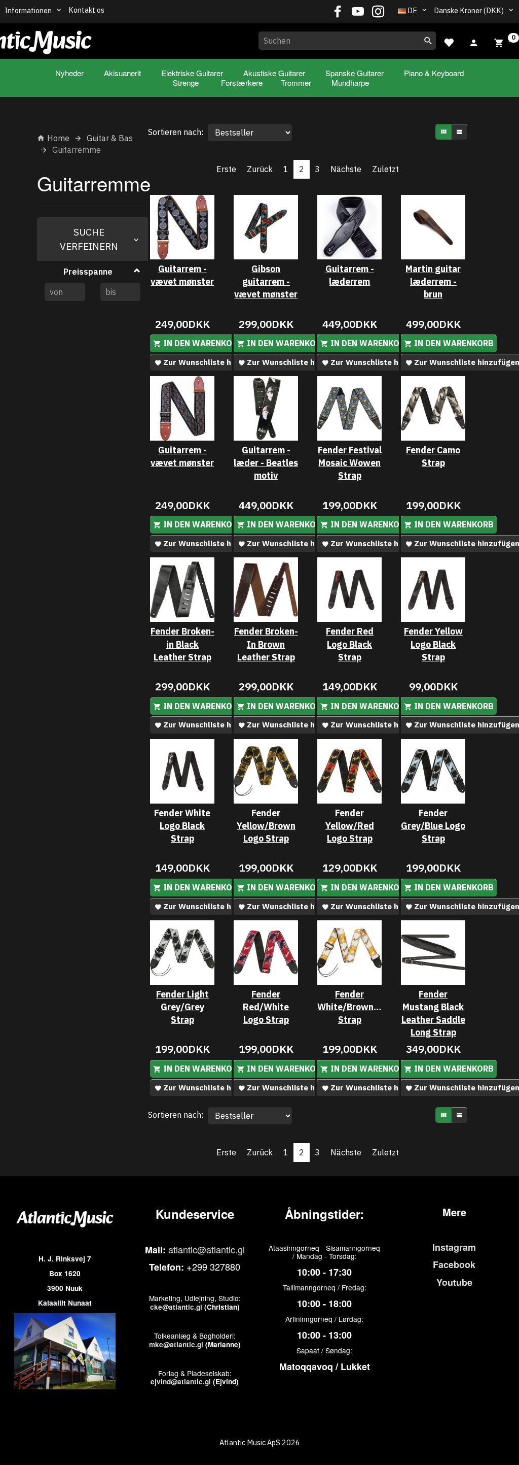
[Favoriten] (448, 41)
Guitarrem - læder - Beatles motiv (266, 462)
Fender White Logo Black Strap (182, 825)
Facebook (454, 1264)
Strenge (186, 82)
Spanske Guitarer (354, 73)
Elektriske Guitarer (192, 73)
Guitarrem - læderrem (349, 275)
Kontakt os (86, 10)
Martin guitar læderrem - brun (433, 281)
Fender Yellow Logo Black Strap (433, 643)
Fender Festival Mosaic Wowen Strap (350, 462)
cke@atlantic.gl (176, 1307)
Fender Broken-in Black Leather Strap (182, 643)
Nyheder (69, 73)
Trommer (296, 82)
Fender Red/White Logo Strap (266, 1006)
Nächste (345, 169)
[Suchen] (428, 40)
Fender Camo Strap (433, 456)
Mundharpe (350, 82)
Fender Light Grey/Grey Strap (182, 1006)
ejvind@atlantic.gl (181, 1381)
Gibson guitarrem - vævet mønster (266, 281)
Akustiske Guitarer (274, 73)
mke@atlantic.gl (176, 1344)
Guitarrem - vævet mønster (182, 275)
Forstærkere (242, 82)
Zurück (260, 169)
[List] (459, 132)
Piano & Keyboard (434, 73)
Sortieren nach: (175, 132)
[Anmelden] (474, 41)
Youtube (454, 1282)
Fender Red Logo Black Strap (350, 643)
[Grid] (443, 132)
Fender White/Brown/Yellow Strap (349, 1006)
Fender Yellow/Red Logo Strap (349, 825)
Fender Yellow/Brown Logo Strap (266, 825)
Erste (226, 169)
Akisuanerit (122, 73)
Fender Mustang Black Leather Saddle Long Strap (433, 1013)
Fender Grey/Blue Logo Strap (433, 825)
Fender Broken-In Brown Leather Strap (266, 643)
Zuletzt (385, 169)
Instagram (454, 1247)
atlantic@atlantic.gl (206, 1249)
